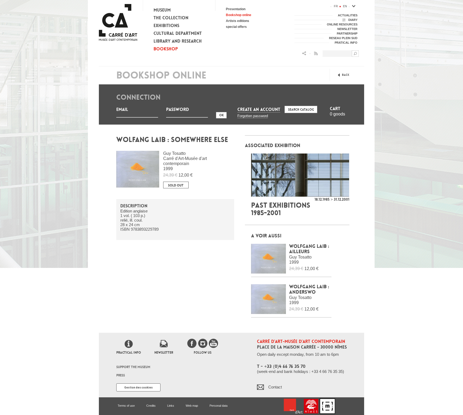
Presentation (235, 9)
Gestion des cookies (138, 387)
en (345, 6)
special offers (236, 27)
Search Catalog (301, 109)
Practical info (128, 352)
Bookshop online (238, 15)
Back (345, 75)
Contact (275, 387)
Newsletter (163, 352)
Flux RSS (316, 53)
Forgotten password (252, 116)
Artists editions (237, 21)
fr (336, 6)
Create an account (258, 109)
